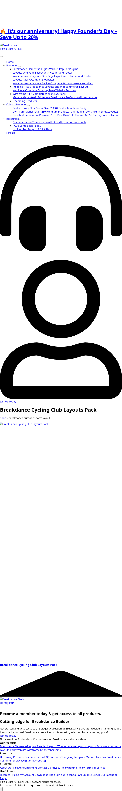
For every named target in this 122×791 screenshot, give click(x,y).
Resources (13, 118)
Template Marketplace (88, 757)
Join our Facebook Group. (71, 775)
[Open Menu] (1, 56)
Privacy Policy (59, 767)
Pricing (15, 775)
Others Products (16, 104)
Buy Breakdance (111, 757)
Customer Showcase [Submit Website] (23, 760)
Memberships (52, 750)
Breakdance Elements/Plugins (18, 746)
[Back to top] (1, 789)
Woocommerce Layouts (71, 746)
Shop (3, 418)
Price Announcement (25, 767)
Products (12, 65)
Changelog (67, 757)
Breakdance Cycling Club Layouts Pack (28, 665)
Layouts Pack (94, 746)
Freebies (42, 746)
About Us (6, 767)
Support (55, 757)
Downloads (42, 775)
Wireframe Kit (35, 750)
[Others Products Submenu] (28, 105)
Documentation (34, 757)
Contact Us (44, 767)
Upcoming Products (12, 757)
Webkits (21, 750)
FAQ (47, 757)
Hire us (10, 133)
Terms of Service (95, 767)
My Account (27, 775)
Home (10, 62)
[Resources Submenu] (21, 119)
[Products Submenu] (19, 66)
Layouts (52, 746)
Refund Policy (76, 767)
